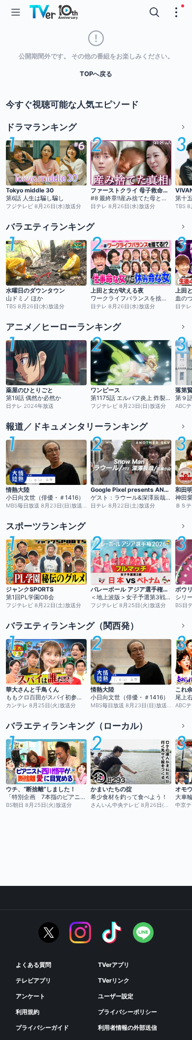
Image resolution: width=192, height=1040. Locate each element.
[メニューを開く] (16, 12)
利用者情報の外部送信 (127, 1027)
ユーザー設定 (115, 996)
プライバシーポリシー (127, 1011)
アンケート (30, 996)
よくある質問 (33, 964)
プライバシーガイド (42, 1027)
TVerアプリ (113, 964)
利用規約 (27, 1011)
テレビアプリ (33, 980)
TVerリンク (113, 980)
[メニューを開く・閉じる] (176, 12)
